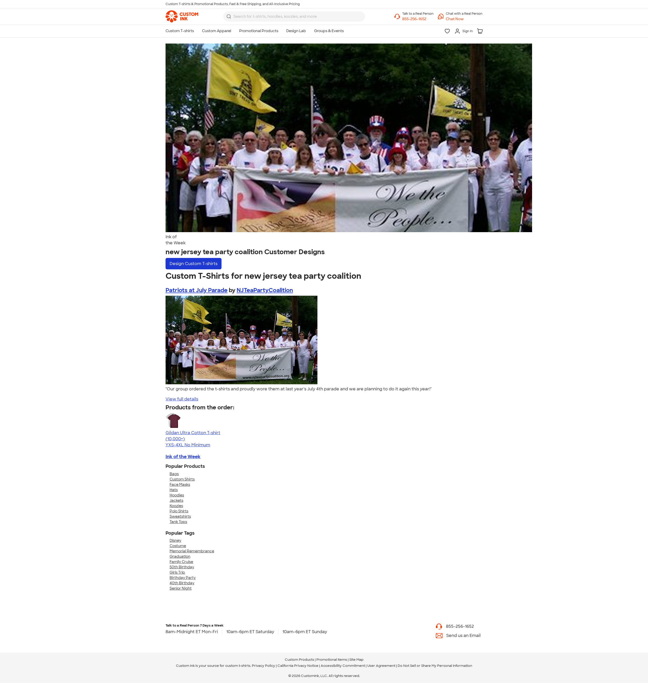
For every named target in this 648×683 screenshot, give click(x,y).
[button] (464, 19)
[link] (182, 16)
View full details (182, 399)
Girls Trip (177, 572)
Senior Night (181, 588)
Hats (174, 490)
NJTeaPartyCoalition (265, 290)
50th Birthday (182, 567)
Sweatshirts (180, 516)
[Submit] (228, 16)
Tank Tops (178, 521)
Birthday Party (183, 577)
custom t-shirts (237, 666)
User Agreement (381, 666)
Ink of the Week (183, 457)
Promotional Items (331, 659)
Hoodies (177, 495)
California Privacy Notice (297, 666)
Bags (174, 474)
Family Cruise (181, 561)
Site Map (356, 659)
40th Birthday (182, 583)
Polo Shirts (179, 511)
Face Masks (180, 484)
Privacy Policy (263, 666)
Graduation (180, 556)
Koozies (176, 506)
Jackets (176, 500)
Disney (175, 540)
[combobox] (294, 16)
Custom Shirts (182, 479)
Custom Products (299, 659)
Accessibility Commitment (343, 666)
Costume (178, 546)
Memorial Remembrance (192, 551)
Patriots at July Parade (197, 290)
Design (193, 263)
